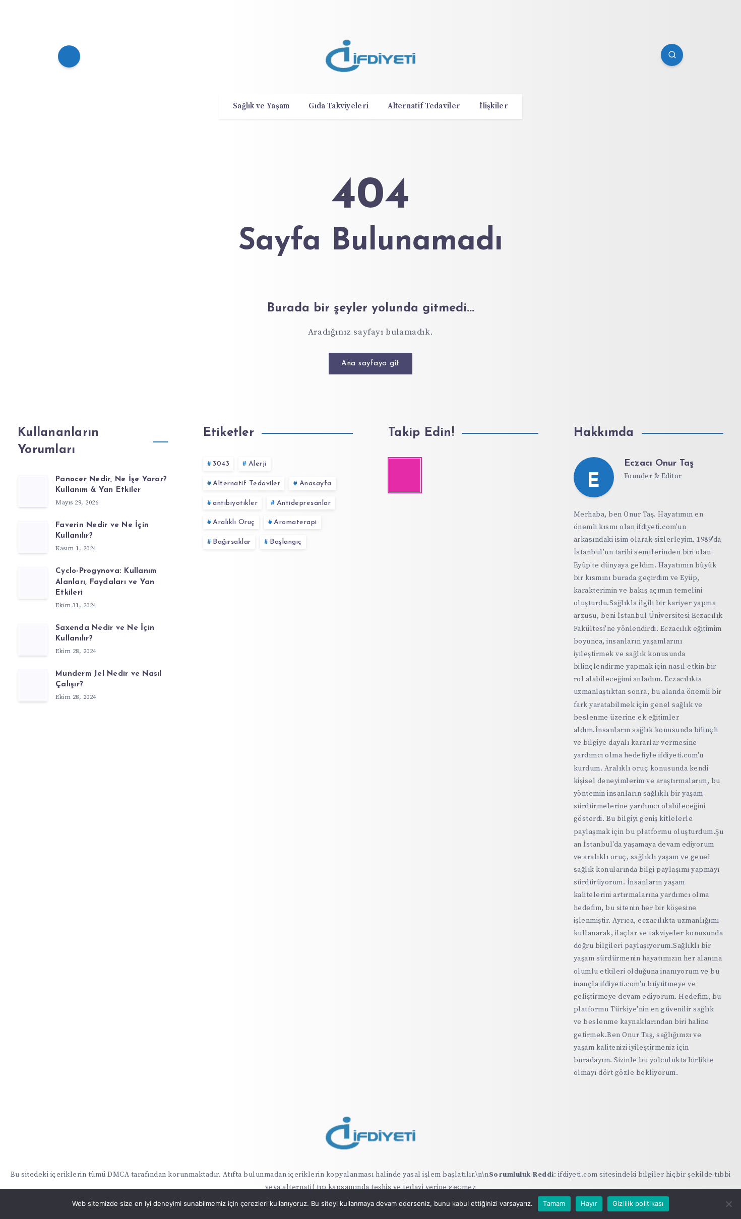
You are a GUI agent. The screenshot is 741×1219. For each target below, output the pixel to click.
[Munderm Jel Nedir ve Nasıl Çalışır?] (33, 685)
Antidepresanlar (304, 503)
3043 (221, 464)
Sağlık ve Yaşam (261, 106)
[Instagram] (69, 56)
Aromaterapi (295, 522)
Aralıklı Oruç (234, 522)
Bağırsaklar (232, 542)
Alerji (258, 464)
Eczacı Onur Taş (659, 463)
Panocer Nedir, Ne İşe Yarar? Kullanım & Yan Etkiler (111, 485)
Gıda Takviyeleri (338, 106)
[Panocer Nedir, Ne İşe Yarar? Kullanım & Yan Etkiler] (33, 491)
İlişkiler (493, 106)
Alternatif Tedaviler (424, 106)
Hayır (589, 1203)
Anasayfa (315, 483)
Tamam (554, 1203)
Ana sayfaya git (370, 363)
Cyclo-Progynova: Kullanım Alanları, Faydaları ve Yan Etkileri (105, 582)
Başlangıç (286, 542)
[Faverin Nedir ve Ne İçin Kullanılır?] (33, 537)
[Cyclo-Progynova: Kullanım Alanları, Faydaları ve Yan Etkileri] (33, 582)
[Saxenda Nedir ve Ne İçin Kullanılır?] (33, 639)
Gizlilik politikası (638, 1203)
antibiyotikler (235, 503)
